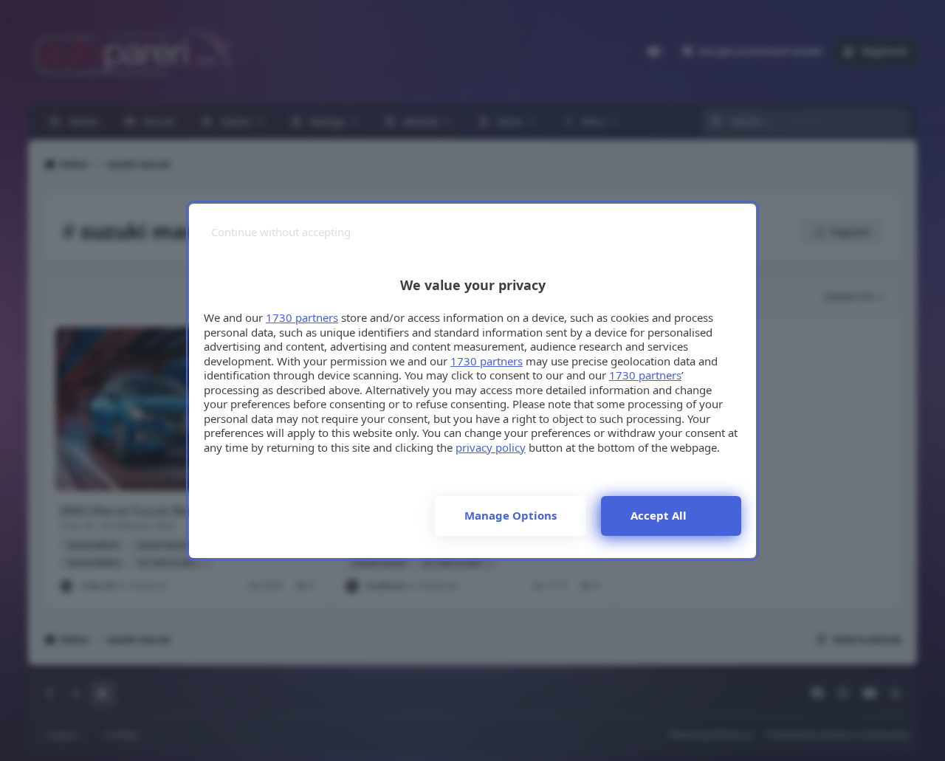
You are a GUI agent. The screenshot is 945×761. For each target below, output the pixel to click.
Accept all (658, 515)
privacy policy (491, 447)
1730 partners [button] (302, 317)
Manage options (510, 515)
